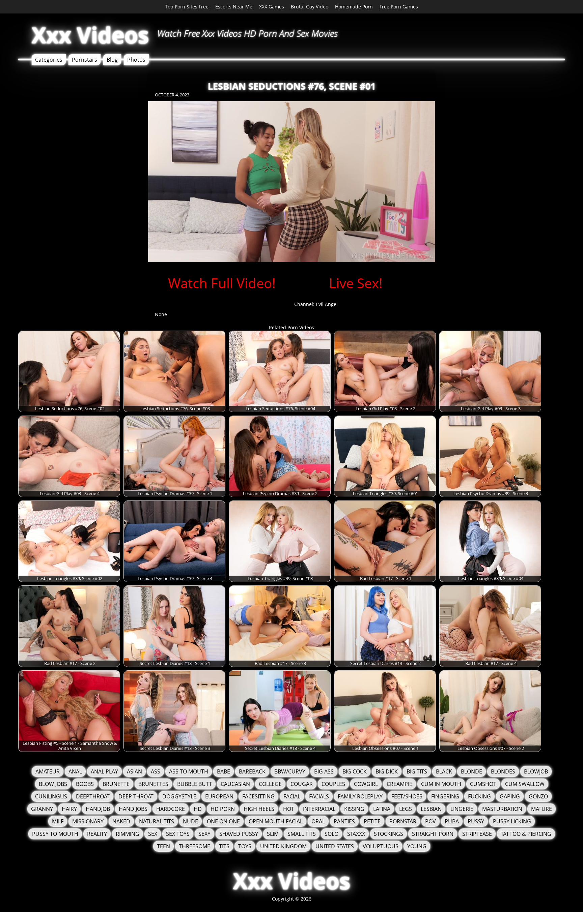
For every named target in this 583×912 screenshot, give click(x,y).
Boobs (85, 784)
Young (416, 846)
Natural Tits (156, 821)
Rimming (127, 834)
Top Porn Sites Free (187, 6)
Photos (136, 59)
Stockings (388, 834)
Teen (163, 846)
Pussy (476, 821)
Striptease (477, 834)
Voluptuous (380, 846)
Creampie (399, 784)
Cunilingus (51, 796)
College (270, 784)
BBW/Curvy (289, 771)
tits (224, 846)
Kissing (354, 809)
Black (444, 771)
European (219, 796)
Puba (452, 821)
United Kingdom (283, 846)
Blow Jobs (53, 784)
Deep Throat (136, 796)
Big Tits (417, 771)
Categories (48, 59)
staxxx (356, 834)
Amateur (47, 771)
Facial (291, 796)
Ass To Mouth (188, 771)
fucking (479, 796)
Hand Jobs (133, 809)
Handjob (98, 809)
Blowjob (536, 771)
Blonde (471, 771)
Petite (372, 821)
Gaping (510, 796)
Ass (155, 771)
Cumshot (483, 784)
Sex (152, 834)
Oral (318, 821)
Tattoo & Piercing (526, 834)
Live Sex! (356, 283)
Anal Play (104, 771)
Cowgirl (366, 784)
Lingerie (461, 809)
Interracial (319, 809)
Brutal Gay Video (309, 6)
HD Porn (223, 809)
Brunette (116, 784)
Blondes (503, 771)
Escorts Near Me (233, 6)
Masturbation (502, 809)
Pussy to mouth (55, 834)
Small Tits (301, 834)
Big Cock (354, 771)
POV (430, 821)
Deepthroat (93, 796)
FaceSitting (258, 796)
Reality (97, 834)
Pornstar (402, 821)
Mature (541, 809)
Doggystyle (179, 796)
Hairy (69, 809)
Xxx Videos (90, 35)
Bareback (252, 771)
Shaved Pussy (238, 834)
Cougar (301, 784)
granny (42, 809)
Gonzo (538, 796)
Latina (381, 809)
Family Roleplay (360, 796)
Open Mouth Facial (276, 821)
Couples (333, 784)
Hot (288, 809)
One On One (223, 821)
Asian (134, 771)
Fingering (445, 796)
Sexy (204, 834)
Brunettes (153, 784)
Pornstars (84, 59)
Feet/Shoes (406, 796)
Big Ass (324, 771)
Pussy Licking (512, 821)
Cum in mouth (441, 784)
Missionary (88, 821)
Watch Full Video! (222, 283)
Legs (405, 809)
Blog (112, 59)
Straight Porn (432, 834)
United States (334, 846)
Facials (319, 796)
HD (198, 809)
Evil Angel (327, 304)
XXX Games (271, 6)
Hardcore (170, 809)
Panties (344, 821)
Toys (244, 846)
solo (331, 834)
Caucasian (235, 784)
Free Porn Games (399, 6)
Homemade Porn (354, 6)
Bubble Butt (194, 784)
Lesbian (431, 809)
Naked (121, 821)
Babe (223, 771)
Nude (190, 821)
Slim (273, 834)
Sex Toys (178, 834)
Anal (75, 771)
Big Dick (387, 771)
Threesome (194, 846)
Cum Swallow (525, 784)
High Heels (259, 809)
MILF (57, 821)
